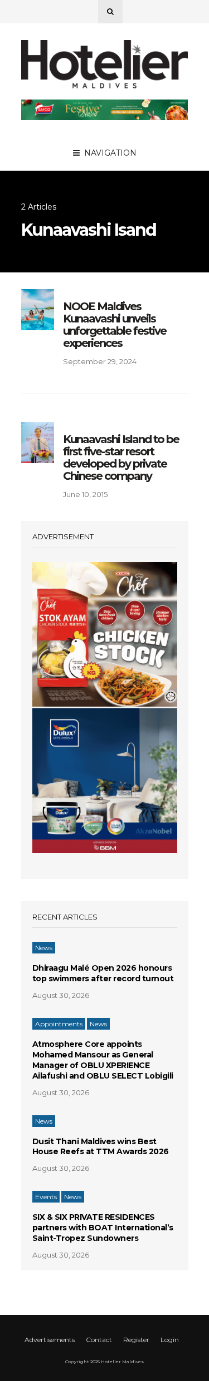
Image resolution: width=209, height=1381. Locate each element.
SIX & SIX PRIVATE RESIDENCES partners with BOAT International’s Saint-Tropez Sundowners (102, 1227)
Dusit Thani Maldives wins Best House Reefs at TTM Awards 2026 (100, 1146)
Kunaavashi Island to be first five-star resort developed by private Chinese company (121, 457)
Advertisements (50, 1339)
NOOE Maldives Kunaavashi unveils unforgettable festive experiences (114, 324)
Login (170, 1339)
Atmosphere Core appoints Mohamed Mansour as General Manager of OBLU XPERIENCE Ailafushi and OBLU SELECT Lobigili (102, 1060)
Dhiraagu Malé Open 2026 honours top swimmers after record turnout (103, 973)
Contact (99, 1339)
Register (136, 1339)
